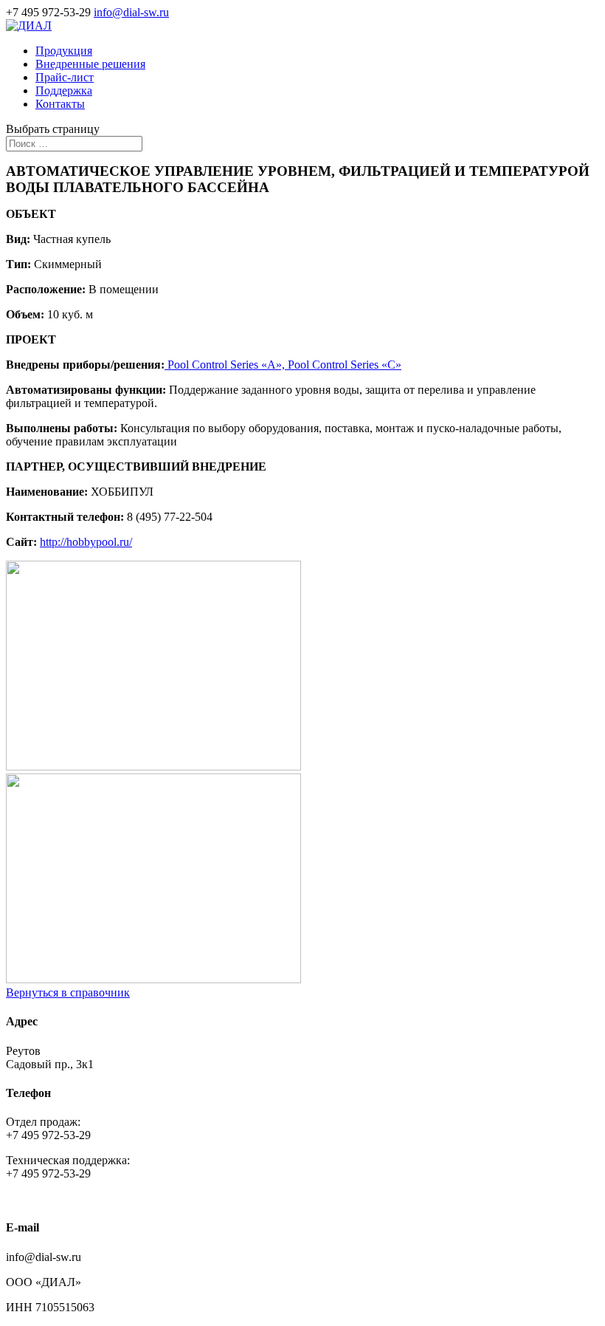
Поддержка (63, 90)
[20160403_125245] (153, 979)
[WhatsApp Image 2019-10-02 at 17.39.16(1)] (153, 766)
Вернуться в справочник (68, 992)
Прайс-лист (64, 77)
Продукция (63, 50)
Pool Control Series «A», (226, 364)
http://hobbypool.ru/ (86, 542)
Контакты (60, 104)
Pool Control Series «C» (344, 364)
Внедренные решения (90, 64)
